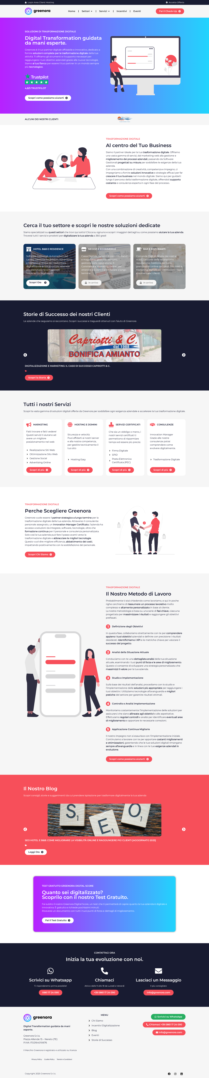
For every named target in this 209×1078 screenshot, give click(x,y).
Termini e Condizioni (64, 1059)
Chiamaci (104, 980)
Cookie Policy (49, 1059)
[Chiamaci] (104, 970)
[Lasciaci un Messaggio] (158, 970)
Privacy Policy (37, 1059)
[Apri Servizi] (109, 11)
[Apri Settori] (91, 11)
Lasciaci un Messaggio (158, 980)
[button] (25, 355)
